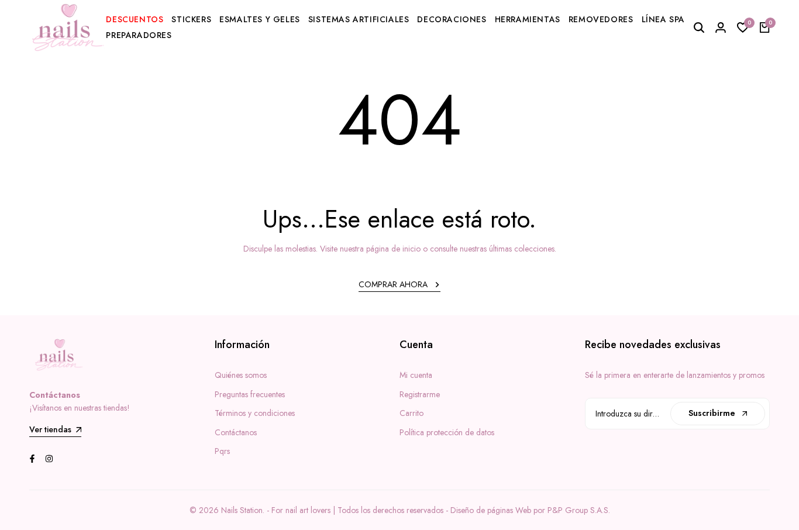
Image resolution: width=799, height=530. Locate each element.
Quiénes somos (241, 375)
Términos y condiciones (255, 413)
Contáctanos (236, 432)
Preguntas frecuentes (250, 394)
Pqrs (222, 451)
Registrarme (419, 394)
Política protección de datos (446, 432)
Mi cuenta (415, 375)
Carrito (411, 413)
